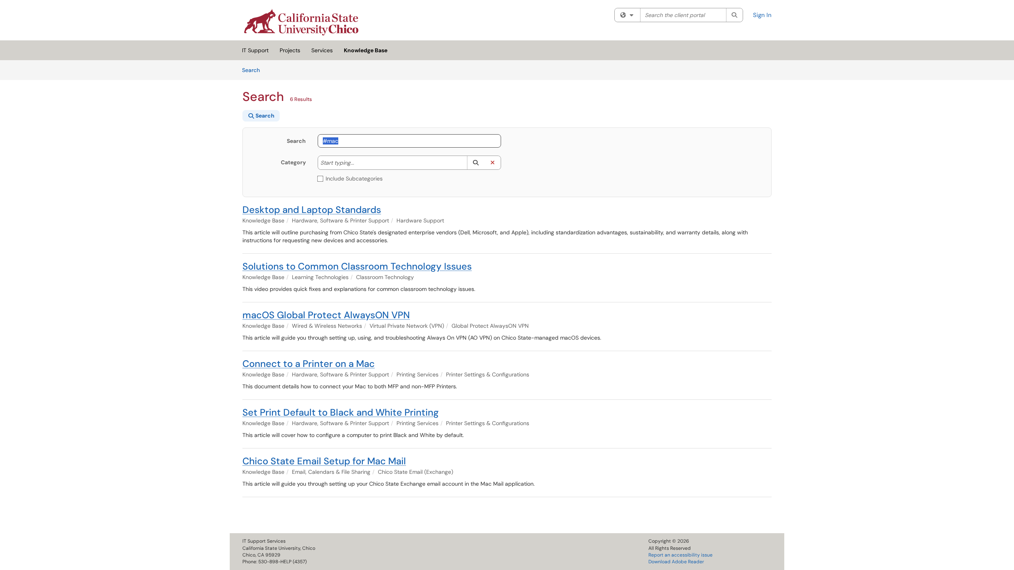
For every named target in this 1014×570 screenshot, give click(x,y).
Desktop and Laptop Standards (311, 209)
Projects (290, 50)
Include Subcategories (354, 178)
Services (322, 50)
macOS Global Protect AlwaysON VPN (326, 315)
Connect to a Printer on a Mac (308, 363)
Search (253, 70)
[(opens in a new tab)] (301, 22)
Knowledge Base (365, 50)
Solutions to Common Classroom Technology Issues (357, 266)
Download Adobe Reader (676, 562)
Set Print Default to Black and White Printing (340, 412)
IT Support (255, 50)
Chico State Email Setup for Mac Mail (324, 461)
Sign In (762, 15)
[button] (475, 162)
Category (293, 162)
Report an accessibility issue (680, 555)
